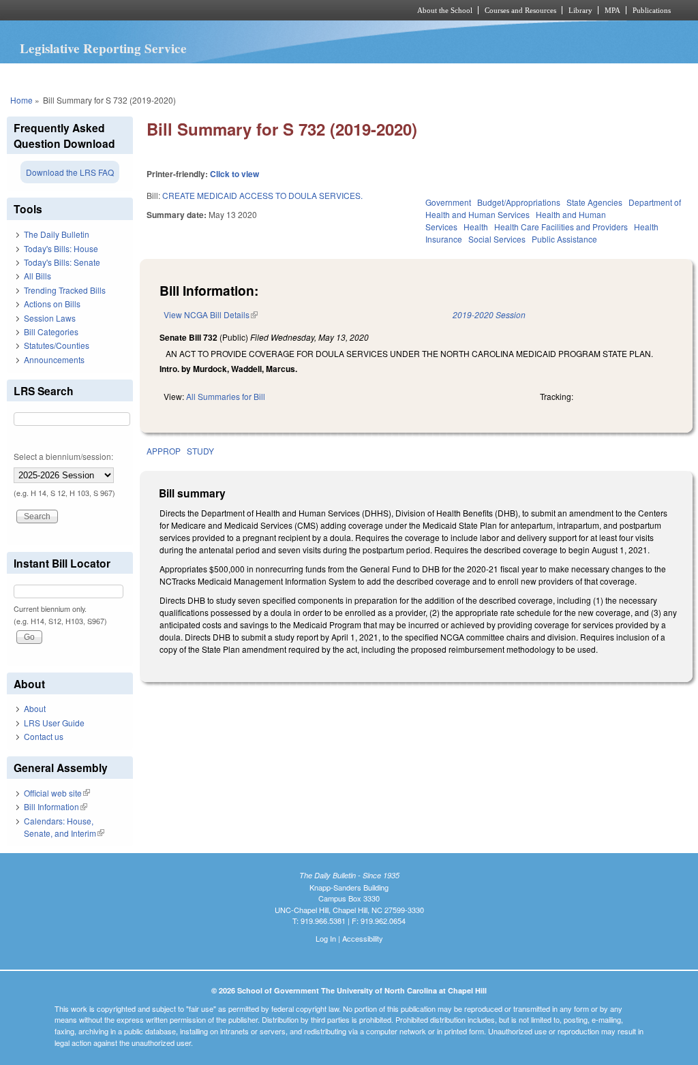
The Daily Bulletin (56, 234)
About (35, 708)
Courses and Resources (520, 10)
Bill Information (55, 806)
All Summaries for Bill (225, 396)
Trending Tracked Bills (65, 290)
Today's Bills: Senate (62, 262)
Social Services (497, 239)
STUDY (200, 451)
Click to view (234, 174)
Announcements (54, 359)
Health (476, 226)
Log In (326, 938)
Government (448, 202)
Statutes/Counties (56, 345)
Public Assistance (564, 239)
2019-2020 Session (489, 314)
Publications (652, 10)
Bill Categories (51, 331)
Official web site (57, 793)
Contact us (43, 736)
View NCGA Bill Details (211, 314)
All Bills (37, 275)
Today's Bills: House (61, 248)
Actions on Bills (52, 303)
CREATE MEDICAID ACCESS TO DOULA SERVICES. (262, 195)
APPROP (164, 451)
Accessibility (362, 938)
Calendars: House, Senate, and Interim (64, 827)
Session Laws (50, 318)
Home (21, 100)
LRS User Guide (54, 722)
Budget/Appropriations (518, 202)
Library (580, 10)
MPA (612, 10)
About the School (444, 10)
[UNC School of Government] (169, 10)
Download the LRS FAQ (70, 172)
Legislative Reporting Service (103, 48)
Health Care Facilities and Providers (561, 226)
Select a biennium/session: (63, 456)
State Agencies (594, 202)
